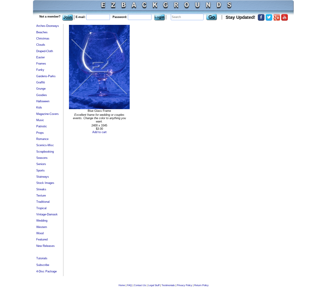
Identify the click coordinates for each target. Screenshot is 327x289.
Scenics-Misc (45, 145)
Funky (40, 69)
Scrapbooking (45, 151)
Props (40, 132)
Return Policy (201, 285)
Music (40, 120)
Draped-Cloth (44, 51)
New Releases (45, 246)
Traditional (43, 201)
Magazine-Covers (47, 114)
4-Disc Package (46, 271)
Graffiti (40, 82)
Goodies (41, 95)
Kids (39, 107)
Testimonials (168, 285)
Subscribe (42, 265)
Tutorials (41, 258)
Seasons (42, 157)
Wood (40, 233)
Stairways (42, 176)
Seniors (41, 164)
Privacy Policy (184, 285)
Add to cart (99, 132)
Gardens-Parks (46, 76)
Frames (41, 63)
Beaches (42, 32)
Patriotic (41, 126)
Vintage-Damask (47, 214)
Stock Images (45, 183)
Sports (40, 170)
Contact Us (140, 285)
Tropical (41, 208)
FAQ (129, 285)
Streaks (41, 189)
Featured (42, 239)
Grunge (41, 88)
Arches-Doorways (47, 26)
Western (41, 227)
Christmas (42, 38)
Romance (42, 139)
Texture (41, 195)
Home (122, 285)
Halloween (42, 101)
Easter (40, 57)
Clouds (40, 44)
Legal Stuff (153, 285)
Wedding (41, 220)
